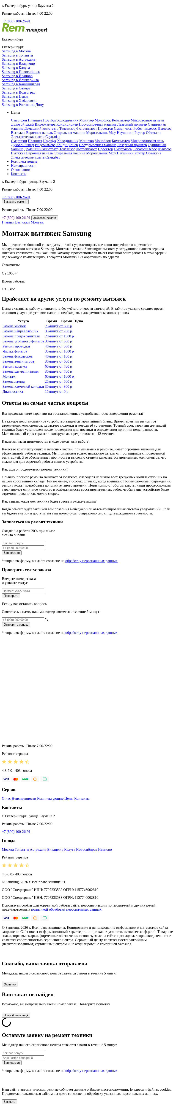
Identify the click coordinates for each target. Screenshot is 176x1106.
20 (51, 336)
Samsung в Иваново (17, 76)
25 (51, 326)
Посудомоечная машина (97, 124)
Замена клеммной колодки (23, 386)
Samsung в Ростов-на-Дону (23, 105)
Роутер (140, 133)
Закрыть (9, 1101)
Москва (8, 849)
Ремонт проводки (16, 346)
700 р (65, 331)
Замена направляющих (20, 331)
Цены (68, 798)
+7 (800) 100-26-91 (16, 21)
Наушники (125, 133)
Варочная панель (39, 133)
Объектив (153, 133)
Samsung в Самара (16, 88)
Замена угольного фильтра (23, 341)
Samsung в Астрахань (18, 59)
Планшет (35, 120)
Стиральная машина (69, 133)
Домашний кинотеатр (41, 128)
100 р (65, 356)
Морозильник (97, 133)
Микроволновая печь (147, 120)
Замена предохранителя (21, 336)
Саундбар (52, 137)
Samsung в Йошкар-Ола (20, 80)
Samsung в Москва (16, 51)
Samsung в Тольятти (17, 55)
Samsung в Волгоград (18, 92)
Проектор (105, 128)
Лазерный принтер (132, 124)
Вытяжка (18, 133)
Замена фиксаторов (18, 356)
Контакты (18, 174)
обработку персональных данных (91, 561)
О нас (6, 798)
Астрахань (38, 849)
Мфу (112, 133)
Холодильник (67, 120)
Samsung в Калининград (21, 84)
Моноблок (103, 120)
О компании (20, 170)
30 (51, 341)
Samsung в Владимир (18, 63)
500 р (65, 341)
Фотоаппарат (86, 128)
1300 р (66, 336)
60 (51, 366)
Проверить (11, 595)
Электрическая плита (27, 137)
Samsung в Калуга (16, 68)
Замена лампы (14, 381)
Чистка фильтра (15, 351)
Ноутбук (49, 120)
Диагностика (13, 391)
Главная (8, 222)
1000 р (66, 351)
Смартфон (19, 120)
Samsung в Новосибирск (21, 72)
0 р (63, 391)
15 (51, 391)
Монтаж (37, 222)
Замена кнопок (14, 326)
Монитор (86, 120)
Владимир (55, 849)
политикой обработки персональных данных (66, 909)
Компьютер (121, 120)
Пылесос (164, 128)
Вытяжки (22, 222)
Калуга (69, 849)
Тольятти (22, 849)
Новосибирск (86, 849)
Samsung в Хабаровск (19, 100)
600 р (65, 326)
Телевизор (67, 128)
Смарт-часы (123, 128)
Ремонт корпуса (15, 366)
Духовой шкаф (22, 124)
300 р (65, 386)
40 (51, 346)
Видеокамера (45, 124)
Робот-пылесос (145, 128)
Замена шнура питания (20, 371)
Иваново (105, 849)
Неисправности (23, 165)
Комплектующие (24, 161)
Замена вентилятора (18, 361)
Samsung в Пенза (15, 96)
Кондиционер (67, 124)
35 (51, 331)
